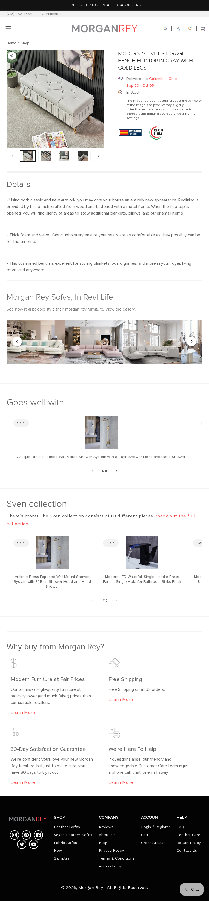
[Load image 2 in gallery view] (46, 156)
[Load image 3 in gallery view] (64, 156)
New (58, 850)
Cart (145, 835)
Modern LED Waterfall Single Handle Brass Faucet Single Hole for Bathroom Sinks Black (142, 579)
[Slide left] (13, 156)
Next (191, 341)
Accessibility (110, 866)
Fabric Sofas (65, 842)
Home (11, 43)
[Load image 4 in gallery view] (83, 156)
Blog (103, 842)
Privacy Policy (111, 850)
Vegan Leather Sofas (73, 835)
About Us (107, 835)
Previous (17, 341)
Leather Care (188, 835)
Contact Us (187, 850)
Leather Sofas (67, 827)
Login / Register (155, 827)
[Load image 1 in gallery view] (28, 156)
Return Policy (189, 842)
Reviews (106, 827)
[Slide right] (98, 156)
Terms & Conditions (116, 858)
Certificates (52, 14)
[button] (165, 29)
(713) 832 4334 (19, 14)
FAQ (180, 827)
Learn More (23, 712)
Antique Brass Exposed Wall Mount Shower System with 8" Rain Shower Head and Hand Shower (101, 457)
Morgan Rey (90, 887)
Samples (62, 858)
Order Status (152, 842)
